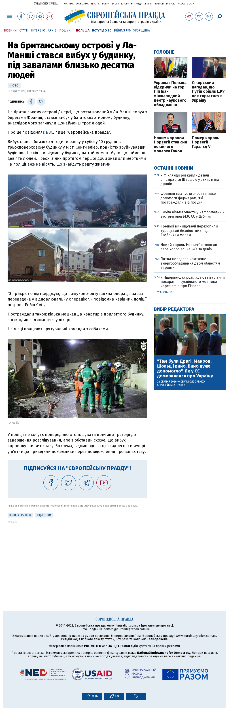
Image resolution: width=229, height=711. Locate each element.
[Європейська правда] (114, 16)
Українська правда (46, 3)
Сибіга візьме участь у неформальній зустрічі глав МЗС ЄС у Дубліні (193, 214)
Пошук (64, 30)
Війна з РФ (122, 30)
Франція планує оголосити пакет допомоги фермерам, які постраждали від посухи (189, 197)
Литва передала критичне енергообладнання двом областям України (190, 263)
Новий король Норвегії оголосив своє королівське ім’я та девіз (189, 247)
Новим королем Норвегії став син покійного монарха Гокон (170, 145)
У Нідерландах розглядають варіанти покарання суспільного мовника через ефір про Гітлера (193, 281)
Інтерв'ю (38, 30)
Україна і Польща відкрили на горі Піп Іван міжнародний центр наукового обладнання (170, 94)
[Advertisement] (77, 554)
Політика (68, 3)
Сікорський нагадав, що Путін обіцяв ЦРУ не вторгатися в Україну (208, 92)
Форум (105, 3)
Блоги (115, 3)
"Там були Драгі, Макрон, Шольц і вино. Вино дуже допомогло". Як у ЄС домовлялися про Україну (185, 368)
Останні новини (173, 168)
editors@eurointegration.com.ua (127, 629)
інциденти (44, 515)
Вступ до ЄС (101, 30)
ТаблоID (170, 3)
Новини (10, 30)
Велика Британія (20, 515)
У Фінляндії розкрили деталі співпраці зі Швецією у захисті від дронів (190, 179)
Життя (148, 3)
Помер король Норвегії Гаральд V (205, 142)
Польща (82, 30)
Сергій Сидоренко (192, 381)
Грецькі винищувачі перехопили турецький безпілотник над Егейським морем (189, 230)
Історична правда (131, 3)
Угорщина (141, 30)
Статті (23, 30)
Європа (95, 3)
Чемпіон (159, 3)
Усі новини (164, 292)
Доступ (191, 3)
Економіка (82, 3)
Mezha (181, 3)
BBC (49, 132)
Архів (52, 30)
